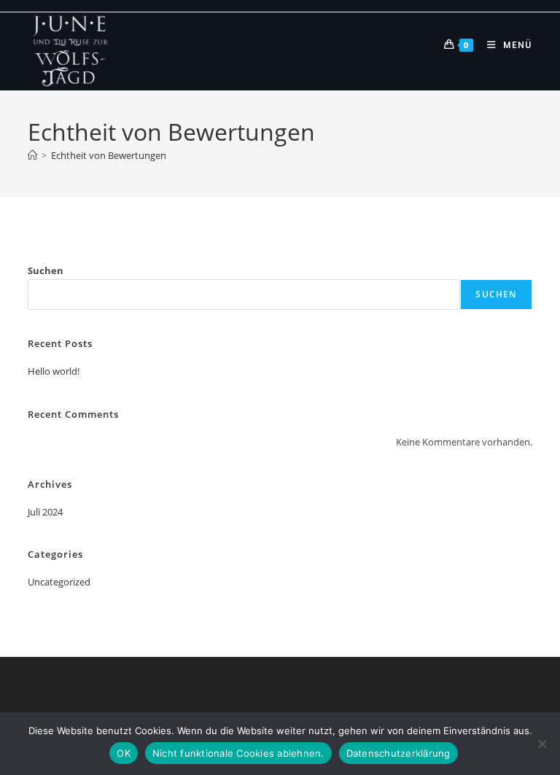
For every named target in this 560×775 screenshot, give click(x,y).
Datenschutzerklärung (398, 753)
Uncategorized (59, 581)
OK (124, 753)
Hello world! (53, 371)
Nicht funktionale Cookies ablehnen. (238, 753)
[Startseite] (32, 155)
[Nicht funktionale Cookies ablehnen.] (541, 743)
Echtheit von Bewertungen (108, 155)
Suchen (45, 270)
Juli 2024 (45, 511)
